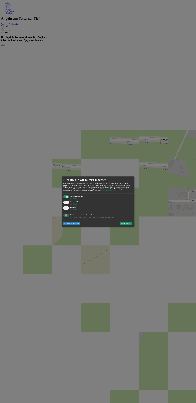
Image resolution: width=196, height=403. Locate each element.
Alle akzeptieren (126, 223)
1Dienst (73, 198)
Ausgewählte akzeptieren (72, 223)
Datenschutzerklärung (108, 191)
